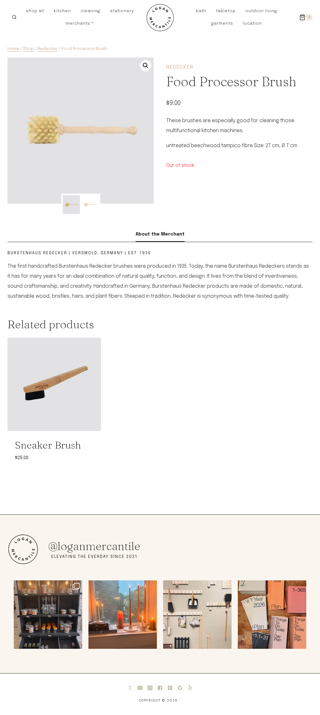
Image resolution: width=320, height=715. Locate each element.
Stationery (122, 11)
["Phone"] (130, 688)
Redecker (179, 67)
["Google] (180, 688)
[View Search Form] (14, 17)
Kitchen (62, 11)
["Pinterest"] (170, 688)
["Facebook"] (160, 688)
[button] (145, 65)
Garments (222, 24)
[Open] (48, 614)
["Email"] (140, 688)
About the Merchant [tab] (160, 234)
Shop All (35, 11)
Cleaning (90, 11)
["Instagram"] (150, 688)
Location (252, 24)
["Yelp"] (190, 688)
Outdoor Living (261, 11)
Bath (201, 11)
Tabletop (226, 11)
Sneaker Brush (48, 445)
